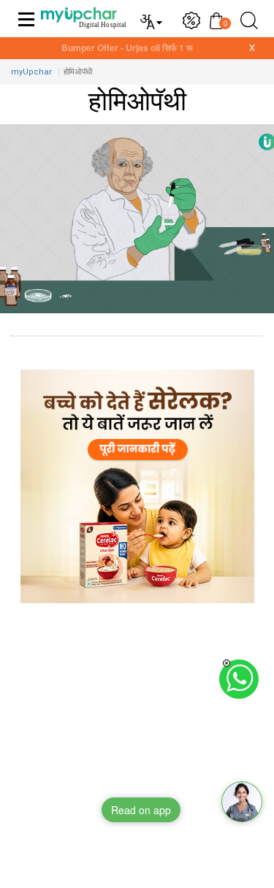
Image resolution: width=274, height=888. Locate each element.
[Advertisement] (137, 751)
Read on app (141, 810)
